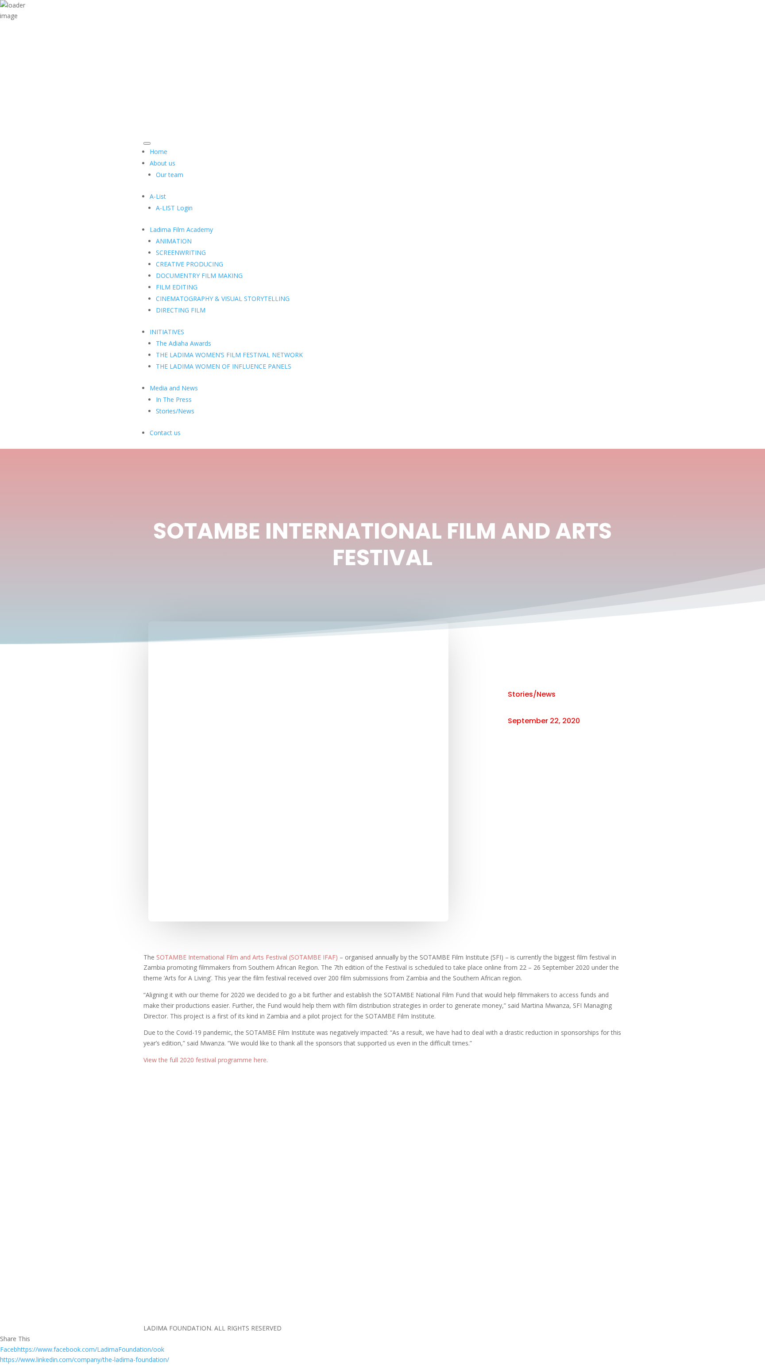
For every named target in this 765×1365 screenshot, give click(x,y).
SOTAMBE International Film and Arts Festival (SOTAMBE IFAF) (247, 957)
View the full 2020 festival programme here (205, 1060)
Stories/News (532, 694)
